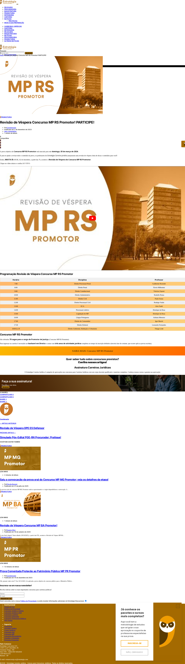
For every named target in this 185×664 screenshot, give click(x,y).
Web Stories (13, 21)
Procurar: (3, 51)
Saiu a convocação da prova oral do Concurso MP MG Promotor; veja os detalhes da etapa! (54, 479)
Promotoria (9, 39)
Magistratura (10, 33)
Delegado (8, 32)
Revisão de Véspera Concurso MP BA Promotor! (28, 525)
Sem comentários (10, 131)
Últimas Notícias (11, 41)
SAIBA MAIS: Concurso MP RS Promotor (92, 351)
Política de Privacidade (28, 601)
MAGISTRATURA (10, 11)
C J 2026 (13, 613)
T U (9, 607)
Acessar (6, 387)
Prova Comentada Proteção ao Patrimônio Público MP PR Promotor (40, 571)
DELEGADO (8, 7)
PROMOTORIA (9, 13)
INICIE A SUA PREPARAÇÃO (14, 23)
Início (2, 55)
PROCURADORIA (10, 9)
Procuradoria (10, 37)
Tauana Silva (11, 530)
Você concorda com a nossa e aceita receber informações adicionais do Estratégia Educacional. (42, 601)
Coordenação (11, 128)
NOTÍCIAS (7, 19)
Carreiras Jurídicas (13, 26)
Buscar (29, 53)
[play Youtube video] (92, 218)
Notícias (8, 35)
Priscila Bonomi (12, 484)
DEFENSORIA (9, 15)
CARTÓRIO (8, 17)
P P (12, 609)
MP (9, 634)
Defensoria (9, 30)
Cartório (8, 28)
